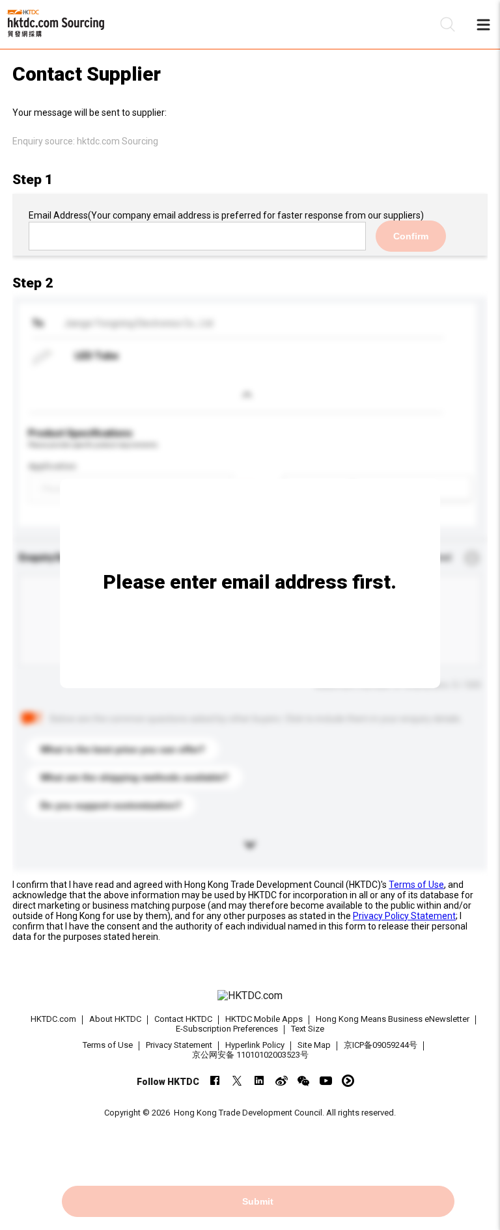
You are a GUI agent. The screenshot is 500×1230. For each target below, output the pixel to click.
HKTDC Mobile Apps (264, 1019)
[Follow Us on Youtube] (326, 1081)
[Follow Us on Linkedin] (259, 1081)
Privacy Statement (179, 1045)
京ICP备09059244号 (380, 1045)
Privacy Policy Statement (404, 916)
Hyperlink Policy (255, 1045)
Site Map (314, 1045)
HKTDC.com (53, 1019)
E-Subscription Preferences (227, 1029)
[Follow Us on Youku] (348, 1081)
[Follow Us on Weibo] (281, 1081)
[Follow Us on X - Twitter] (237, 1081)
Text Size (307, 1029)
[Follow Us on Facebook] (215, 1081)
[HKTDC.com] (250, 996)
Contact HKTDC (183, 1019)
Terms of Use (416, 884)
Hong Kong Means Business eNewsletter (392, 1019)
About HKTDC (115, 1019)
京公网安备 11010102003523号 (250, 1055)
